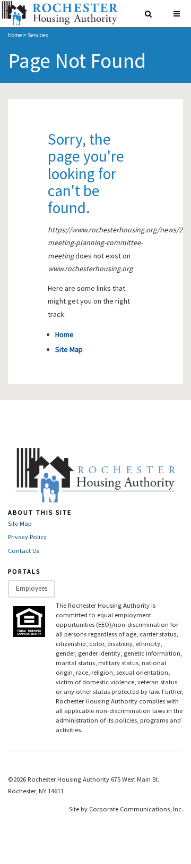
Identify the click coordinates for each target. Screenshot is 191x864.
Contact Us (23, 551)
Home (15, 35)
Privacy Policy (27, 537)
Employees (31, 588)
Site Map (69, 349)
